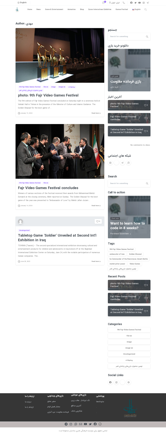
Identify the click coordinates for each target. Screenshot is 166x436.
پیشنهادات (129, 360)
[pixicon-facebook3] (95, 424)
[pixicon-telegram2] (66, 424)
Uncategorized (129, 354)
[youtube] (139, 3)
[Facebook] (131, 3)
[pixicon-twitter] (90, 424)
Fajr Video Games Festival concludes (48, 188)
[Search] (146, 10)
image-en (129, 348)
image (129, 342)
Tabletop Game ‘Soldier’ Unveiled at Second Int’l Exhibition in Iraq (57, 238)
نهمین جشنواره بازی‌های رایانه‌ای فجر (123, 268)
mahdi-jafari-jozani (117, 264)
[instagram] (144, 3)
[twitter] (135, 3)
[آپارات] (75, 424)
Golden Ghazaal (135, 254)
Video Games (135, 264)
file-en (129, 336)
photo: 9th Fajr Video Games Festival (48, 95)
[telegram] (148, 3)
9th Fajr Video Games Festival (121, 249)
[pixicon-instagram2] (70, 424)
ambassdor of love (117, 254)
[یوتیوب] (85, 424)
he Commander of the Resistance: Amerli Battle (129, 259)
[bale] (100, 424)
